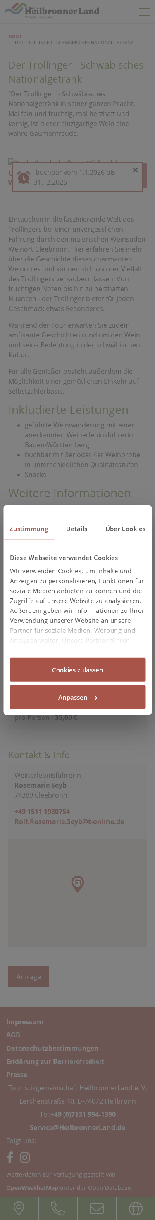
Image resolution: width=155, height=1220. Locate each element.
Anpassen (73, 697)
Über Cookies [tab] (125, 529)
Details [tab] (76, 529)
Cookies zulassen (77, 670)
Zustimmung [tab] (29, 529)
